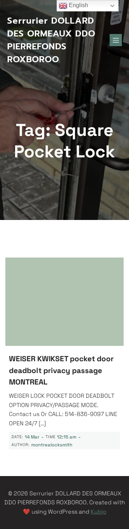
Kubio (98, 511)
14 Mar (32, 437)
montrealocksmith (51, 445)
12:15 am (66, 437)
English (77, 5)
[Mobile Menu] (116, 40)
